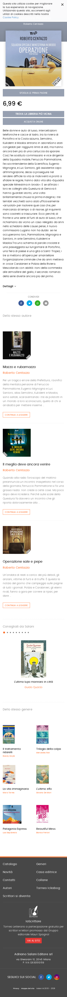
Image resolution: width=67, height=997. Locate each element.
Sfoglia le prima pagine (34, 93)
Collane (42, 880)
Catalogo (10, 864)
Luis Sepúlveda (10, 833)
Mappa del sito (27, 988)
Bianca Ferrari (43, 833)
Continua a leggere (16, 415)
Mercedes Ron (43, 753)
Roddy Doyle (9, 756)
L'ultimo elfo (44, 789)
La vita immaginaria (16, 789)
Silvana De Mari (43, 793)
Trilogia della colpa (48, 749)
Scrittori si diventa (16, 896)
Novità (7, 872)
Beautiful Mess (45, 829)
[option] (33, 665)
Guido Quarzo (33, 687)
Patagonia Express (15, 829)
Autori (7, 888)
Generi (41, 864)
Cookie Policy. (11, 17)
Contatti (9, 880)
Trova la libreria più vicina (33, 114)
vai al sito (33, 941)
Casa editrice (46, 872)
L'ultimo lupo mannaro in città (33, 682)
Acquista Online (33, 122)
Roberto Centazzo (33, 24)
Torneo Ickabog (48, 888)
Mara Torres (8, 793)
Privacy (16, 988)
